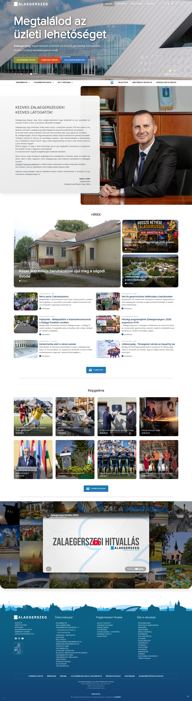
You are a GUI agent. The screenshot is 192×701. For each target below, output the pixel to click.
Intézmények (143, 634)
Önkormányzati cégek (64, 655)
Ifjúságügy (142, 645)
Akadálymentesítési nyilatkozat (151, 676)
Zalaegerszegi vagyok (26, 60)
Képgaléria (151, 4)
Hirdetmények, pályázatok (142, 82)
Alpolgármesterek (63, 625)
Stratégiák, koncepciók (65, 650)
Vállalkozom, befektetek (74, 60)
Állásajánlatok (144, 640)
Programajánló (144, 623)
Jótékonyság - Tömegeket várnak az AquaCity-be (148, 344)
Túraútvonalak (144, 658)
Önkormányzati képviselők (66, 627)
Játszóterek (143, 647)
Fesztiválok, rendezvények (148, 625)
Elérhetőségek (103, 627)
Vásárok (141, 654)
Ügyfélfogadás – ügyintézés (108, 632)
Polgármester (61, 623)
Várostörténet (136, 4)
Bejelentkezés (96, 694)
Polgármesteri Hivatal (42, 82)
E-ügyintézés (102, 629)
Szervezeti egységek (105, 625)
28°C (175, 70)
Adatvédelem (130, 676)
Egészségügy (143, 643)
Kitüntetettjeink (62, 646)
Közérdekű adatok (104, 634)
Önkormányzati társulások (67, 657)
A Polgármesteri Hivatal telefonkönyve (86, 676)
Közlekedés (142, 649)
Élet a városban (64, 82)
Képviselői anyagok (113, 676)
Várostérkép (121, 4)
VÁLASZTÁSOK (123, 82)
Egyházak (142, 638)
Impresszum (51, 676)
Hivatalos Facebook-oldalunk (26, 164)
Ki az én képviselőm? (63, 632)
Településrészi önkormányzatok (69, 642)
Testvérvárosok (62, 666)
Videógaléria (143, 629)
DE (164, 4)
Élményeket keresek (50, 60)
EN (160, 4)
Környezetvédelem (63, 661)
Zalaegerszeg (31, 4)
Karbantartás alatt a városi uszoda (57, 344)
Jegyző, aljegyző (104, 623)
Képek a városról (145, 632)
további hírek (98, 370)
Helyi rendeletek (62, 648)
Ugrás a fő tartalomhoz (173, 0)
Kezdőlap (108, 4)
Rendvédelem (143, 652)
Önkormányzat (22, 82)
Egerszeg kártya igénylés (166, 82)
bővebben (23, 281)
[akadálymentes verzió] (172, 4)
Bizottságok (61, 639)
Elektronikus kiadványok (148, 656)
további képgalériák (98, 488)
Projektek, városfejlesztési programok (72, 653)
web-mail (63, 676)
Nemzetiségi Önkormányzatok (67, 644)
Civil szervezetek (144, 636)
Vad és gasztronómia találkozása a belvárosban (147, 296)
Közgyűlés (60, 637)
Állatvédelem (61, 664)
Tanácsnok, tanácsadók (65, 635)
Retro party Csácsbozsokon (54, 296)
